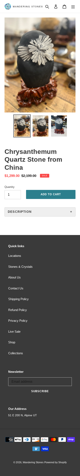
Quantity (10, 186)
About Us (14, 277)
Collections (15, 353)
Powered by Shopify (55, 462)
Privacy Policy (17, 320)
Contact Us (15, 288)
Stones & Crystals (20, 266)
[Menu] (73, 6)
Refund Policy (17, 310)
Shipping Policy (18, 299)
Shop (11, 342)
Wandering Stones (33, 462)
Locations (14, 255)
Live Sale (14, 331)
